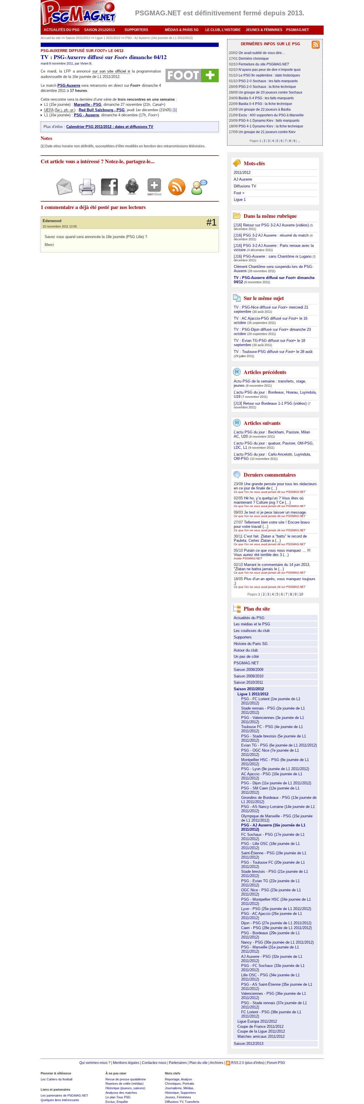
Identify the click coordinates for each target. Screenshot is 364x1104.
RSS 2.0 (237, 1062)
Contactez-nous (154, 1062)
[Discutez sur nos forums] (197, 192)
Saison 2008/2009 (248, 669)
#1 (211, 222)
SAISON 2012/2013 (99, 30)
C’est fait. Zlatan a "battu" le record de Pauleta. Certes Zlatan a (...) (270, 538)
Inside (248, 558)
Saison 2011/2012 (78, 38)
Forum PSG (276, 1062)
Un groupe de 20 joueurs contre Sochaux (270, 92)
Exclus (110, 1101)
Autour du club (246, 650)
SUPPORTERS (136, 30)
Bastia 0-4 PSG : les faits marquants (266, 98)
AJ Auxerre (243, 179)
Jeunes (170, 1097)
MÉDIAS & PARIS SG (181, 30)
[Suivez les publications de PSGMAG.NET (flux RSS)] (174, 192)
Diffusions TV (245, 186)
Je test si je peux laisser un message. (275, 512)
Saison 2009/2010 (248, 676)
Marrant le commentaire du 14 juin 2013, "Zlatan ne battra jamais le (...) (272, 567)
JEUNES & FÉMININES (264, 30)
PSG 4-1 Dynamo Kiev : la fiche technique (271, 126)
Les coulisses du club (252, 631)
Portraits (188, 1083)
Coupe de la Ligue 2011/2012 (261, 1031)
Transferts (192, 1101)
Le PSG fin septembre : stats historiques (269, 75)
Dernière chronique (254, 58)
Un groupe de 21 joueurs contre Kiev (267, 132)
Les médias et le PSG (252, 624)
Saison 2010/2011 (248, 682)
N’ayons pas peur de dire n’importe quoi (270, 69)
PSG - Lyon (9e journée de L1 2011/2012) (275, 769)
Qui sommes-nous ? (94, 1062)
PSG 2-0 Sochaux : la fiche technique (267, 86)
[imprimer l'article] (85, 192)
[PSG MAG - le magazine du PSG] (78, 13)
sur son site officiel (109, 71)
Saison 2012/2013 (248, 1043)
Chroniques (173, 1083)
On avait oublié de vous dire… (262, 53)
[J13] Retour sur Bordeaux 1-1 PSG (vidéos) (271, 403)
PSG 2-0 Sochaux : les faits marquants (268, 81)
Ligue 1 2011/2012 (108, 38)
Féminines (184, 1097)
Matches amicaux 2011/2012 (261, 1036)
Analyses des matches (121, 1092)
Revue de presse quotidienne (126, 1079)
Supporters (243, 637)
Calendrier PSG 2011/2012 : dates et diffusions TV (109, 127)
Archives (216, 1062)
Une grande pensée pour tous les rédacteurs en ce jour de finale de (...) (275, 486)
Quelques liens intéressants (60, 1100)
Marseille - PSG (87, 104)
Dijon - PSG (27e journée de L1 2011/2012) (276, 923)
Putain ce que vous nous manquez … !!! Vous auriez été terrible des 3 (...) (272, 552)
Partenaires (178, 1062)
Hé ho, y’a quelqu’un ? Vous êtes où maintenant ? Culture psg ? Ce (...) (268, 500)
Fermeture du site (264, 64)
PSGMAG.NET (297, 30)
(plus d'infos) (254, 1062)
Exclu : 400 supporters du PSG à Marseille (271, 115)
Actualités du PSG (249, 618)
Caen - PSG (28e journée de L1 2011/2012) (276, 928)
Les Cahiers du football (56, 1079)
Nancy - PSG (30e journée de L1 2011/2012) (277, 942)
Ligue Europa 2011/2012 (257, 1021)
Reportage (172, 1079)
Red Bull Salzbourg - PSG (102, 110)
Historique (172, 1092)
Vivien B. (86, 63)
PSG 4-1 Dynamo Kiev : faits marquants (269, 120)
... (299, 140)
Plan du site (198, 1062)
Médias (188, 1088)
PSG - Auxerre (86, 115)
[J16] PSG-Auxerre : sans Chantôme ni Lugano (273, 256)
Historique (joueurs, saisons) (125, 1088)
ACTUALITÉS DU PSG (61, 30)
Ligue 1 (240, 199)
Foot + (239, 193)
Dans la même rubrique (270, 216)
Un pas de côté (246, 656)
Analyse (186, 1079)
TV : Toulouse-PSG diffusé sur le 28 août (273, 352)
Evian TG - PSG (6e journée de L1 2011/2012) (279, 745)
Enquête (122, 1101)
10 (301, 594)
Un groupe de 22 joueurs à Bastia (265, 109)
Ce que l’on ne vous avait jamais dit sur (269, 491)
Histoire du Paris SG (251, 644)
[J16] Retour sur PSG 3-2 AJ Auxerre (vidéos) (272, 225)
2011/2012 (242, 172)
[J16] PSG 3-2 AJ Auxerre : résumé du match (272, 235)
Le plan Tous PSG (118, 1097)
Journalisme (173, 1088)
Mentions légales (126, 1062)
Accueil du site (51, 38)
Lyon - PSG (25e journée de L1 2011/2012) (276, 909)
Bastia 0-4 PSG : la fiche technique (265, 104)
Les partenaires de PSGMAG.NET (64, 1095)
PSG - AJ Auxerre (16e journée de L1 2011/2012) (159, 38)
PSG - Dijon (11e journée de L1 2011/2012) (276, 783)
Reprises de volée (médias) (125, 1083)
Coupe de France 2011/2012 (260, 1026)
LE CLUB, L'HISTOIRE (223, 30)
